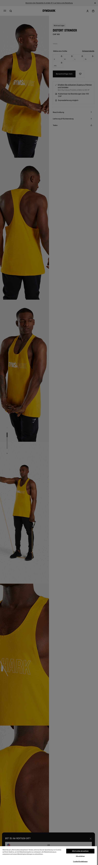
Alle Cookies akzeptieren (80, 851)
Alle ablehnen (80, 856)
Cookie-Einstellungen (80, 861)
